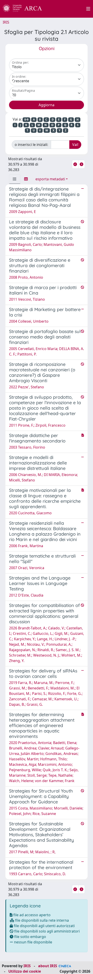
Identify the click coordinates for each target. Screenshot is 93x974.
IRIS (6, 22)
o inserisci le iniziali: (31, 144)
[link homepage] (25, 9)
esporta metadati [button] (50, 178)
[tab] (14, 179)
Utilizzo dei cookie (24, 971)
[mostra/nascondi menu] (88, 9)
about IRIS (47, 965)
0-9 (26, 119)
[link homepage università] (66, 9)
